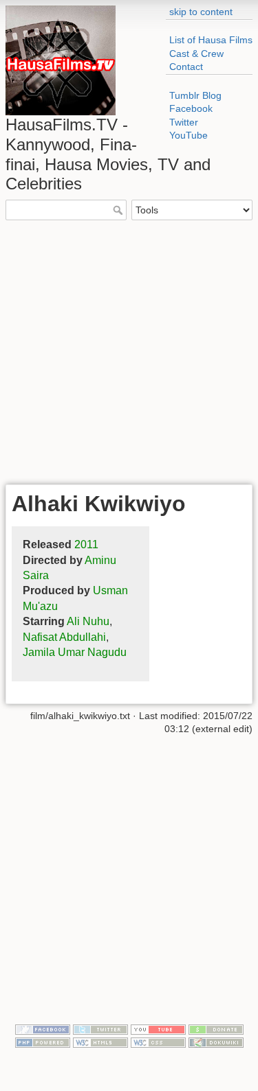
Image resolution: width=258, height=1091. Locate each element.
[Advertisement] (129, 350)
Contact (186, 66)
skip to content (201, 11)
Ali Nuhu (88, 621)
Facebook (191, 108)
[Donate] (216, 1028)
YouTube (188, 135)
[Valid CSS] (158, 1041)
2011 (86, 544)
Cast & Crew (196, 53)
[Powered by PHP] (42, 1041)
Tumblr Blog (195, 95)
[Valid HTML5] (100, 1041)
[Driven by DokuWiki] (216, 1041)
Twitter (183, 122)
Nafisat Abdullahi (64, 637)
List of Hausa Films (210, 39)
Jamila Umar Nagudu (75, 652)
